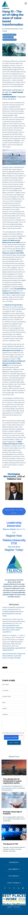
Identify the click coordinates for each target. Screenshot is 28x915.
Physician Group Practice (9, 39)
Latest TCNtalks (13, 883)
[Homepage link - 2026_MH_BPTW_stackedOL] (14, 904)
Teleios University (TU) (14, 541)
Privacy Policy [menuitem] (16, 907)
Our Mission (13, 862)
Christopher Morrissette (11, 29)
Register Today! (14, 549)
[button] (26, 3)
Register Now (14, 535)
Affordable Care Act (8, 37)
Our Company (13, 869)
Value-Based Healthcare (9, 34)
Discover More (14, 547)
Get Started (13, 876)
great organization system (9, 788)
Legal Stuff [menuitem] (9, 907)
